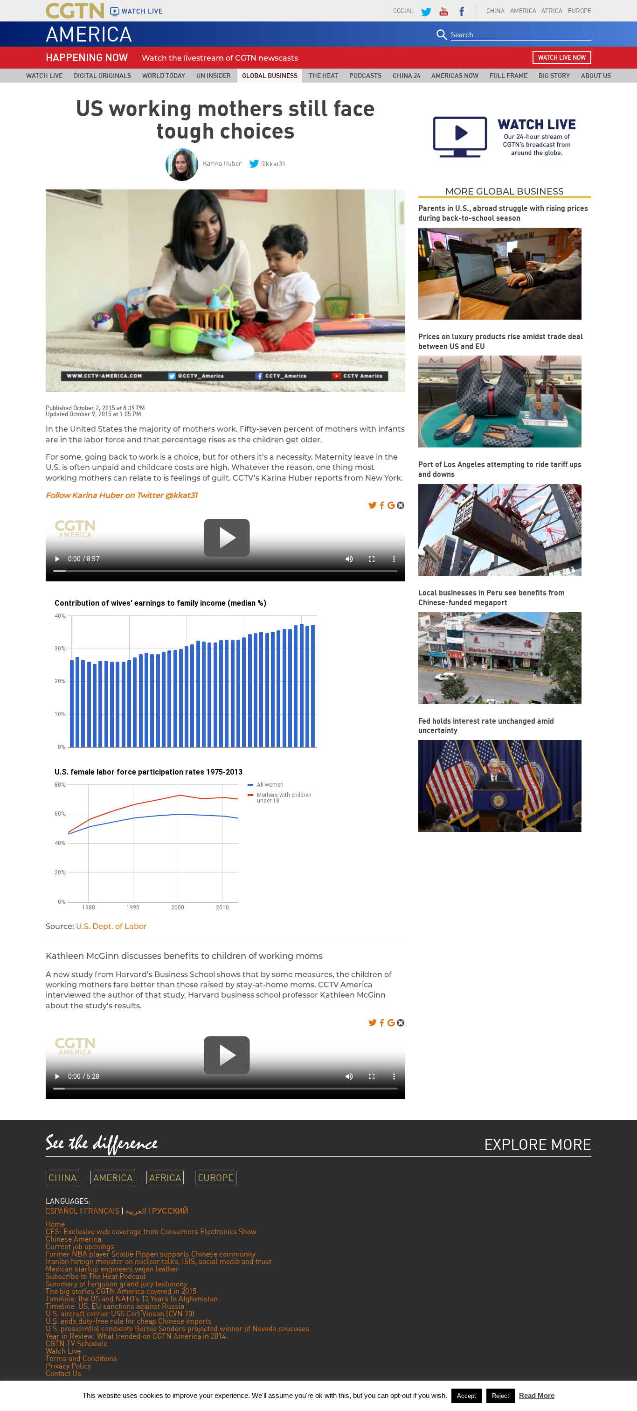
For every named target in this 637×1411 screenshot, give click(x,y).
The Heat (323, 75)
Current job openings (80, 1246)
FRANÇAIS (101, 1210)
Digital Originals (102, 75)
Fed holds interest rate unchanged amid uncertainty (486, 725)
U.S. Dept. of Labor (111, 926)
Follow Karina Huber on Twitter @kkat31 (121, 495)
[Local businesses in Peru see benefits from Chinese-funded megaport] (500, 658)
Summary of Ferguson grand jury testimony (116, 1283)
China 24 (406, 75)
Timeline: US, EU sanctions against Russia (115, 1306)
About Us (596, 75)
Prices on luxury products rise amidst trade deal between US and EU (500, 341)
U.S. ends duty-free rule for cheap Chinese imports (129, 1321)
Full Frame (508, 75)
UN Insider (213, 75)
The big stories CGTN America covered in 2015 (121, 1291)
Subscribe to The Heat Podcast (95, 1276)
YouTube (443, 11)
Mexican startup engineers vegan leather (112, 1268)
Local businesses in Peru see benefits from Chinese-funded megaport (491, 597)
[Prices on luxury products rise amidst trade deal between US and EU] (500, 401)
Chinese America (73, 1238)
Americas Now (454, 75)
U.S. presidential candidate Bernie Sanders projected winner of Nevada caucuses (177, 1328)
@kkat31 (273, 164)
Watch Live (44, 75)
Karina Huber (222, 163)
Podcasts (365, 75)
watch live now (562, 57)
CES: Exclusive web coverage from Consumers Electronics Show (151, 1231)
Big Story (554, 75)
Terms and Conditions (81, 1358)
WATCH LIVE (142, 11)
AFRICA (551, 10)
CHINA (495, 10)
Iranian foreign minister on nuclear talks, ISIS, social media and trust (158, 1261)
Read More (536, 1395)
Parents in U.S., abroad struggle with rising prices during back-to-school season (503, 213)
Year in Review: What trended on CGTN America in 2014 (136, 1336)
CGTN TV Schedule (76, 1343)
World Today (163, 75)
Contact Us (63, 1373)
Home (55, 1224)
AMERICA (523, 10)
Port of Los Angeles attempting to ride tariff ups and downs (500, 469)
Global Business (270, 75)
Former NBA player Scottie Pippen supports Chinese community (151, 1253)
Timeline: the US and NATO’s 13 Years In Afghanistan (132, 1298)
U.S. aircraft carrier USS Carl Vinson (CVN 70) (120, 1313)
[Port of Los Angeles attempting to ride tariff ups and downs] (500, 530)
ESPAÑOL (62, 1210)
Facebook (462, 11)
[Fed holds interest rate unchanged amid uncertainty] (500, 786)
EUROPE (579, 10)
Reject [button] (500, 1395)
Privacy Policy (68, 1365)
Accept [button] (466, 1395)
